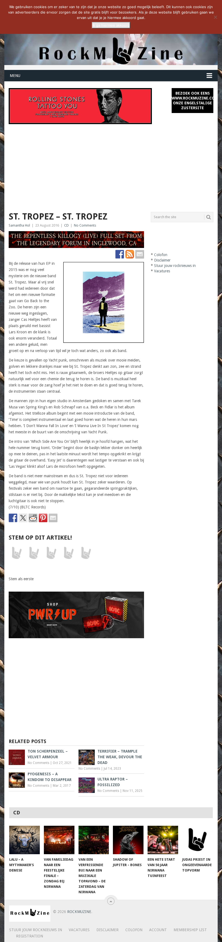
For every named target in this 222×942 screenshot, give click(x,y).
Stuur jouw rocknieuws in (175, 265)
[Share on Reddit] (33, 518)
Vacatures (162, 271)
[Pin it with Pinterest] (43, 518)
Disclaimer (162, 260)
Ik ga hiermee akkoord (111, 25)
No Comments (85, 225)
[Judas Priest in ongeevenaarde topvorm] (197, 840)
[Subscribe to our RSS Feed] (129, 254)
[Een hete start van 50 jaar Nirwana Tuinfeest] (163, 840)
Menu (15, 75)
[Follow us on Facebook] (119, 254)
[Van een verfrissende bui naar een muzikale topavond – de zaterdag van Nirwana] (94, 840)
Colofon (160, 255)
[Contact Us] (139, 254)
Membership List (190, 930)
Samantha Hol (19, 225)
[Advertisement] (111, 165)
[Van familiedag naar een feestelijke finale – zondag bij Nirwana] (59, 840)
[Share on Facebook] (13, 518)
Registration (29, 936)
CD (66, 225)
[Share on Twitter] (23, 518)
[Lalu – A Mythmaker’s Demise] (24, 840)
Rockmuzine (79, 911)
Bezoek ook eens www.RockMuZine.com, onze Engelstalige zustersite (192, 100)
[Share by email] (53, 518)
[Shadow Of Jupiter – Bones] (128, 840)
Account (158, 930)
